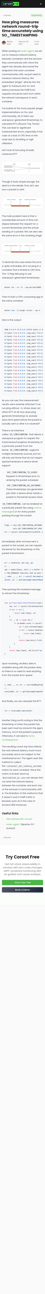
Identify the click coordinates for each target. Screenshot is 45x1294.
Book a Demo (22, 889)
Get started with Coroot (19, 818)
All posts (6, 15)
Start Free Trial (22, 882)
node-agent (27, 50)
